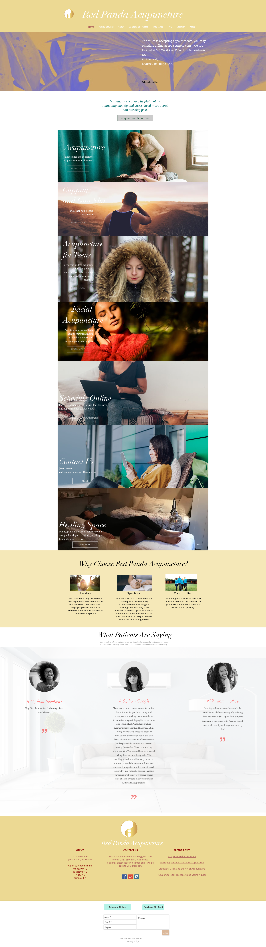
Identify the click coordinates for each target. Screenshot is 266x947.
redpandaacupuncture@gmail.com (78, 471)
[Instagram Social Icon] (136, 876)
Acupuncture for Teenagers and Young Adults (182, 874)
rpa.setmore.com (180, 45)
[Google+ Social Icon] (130, 876)
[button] (139, 27)
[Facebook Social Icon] (124, 876)
